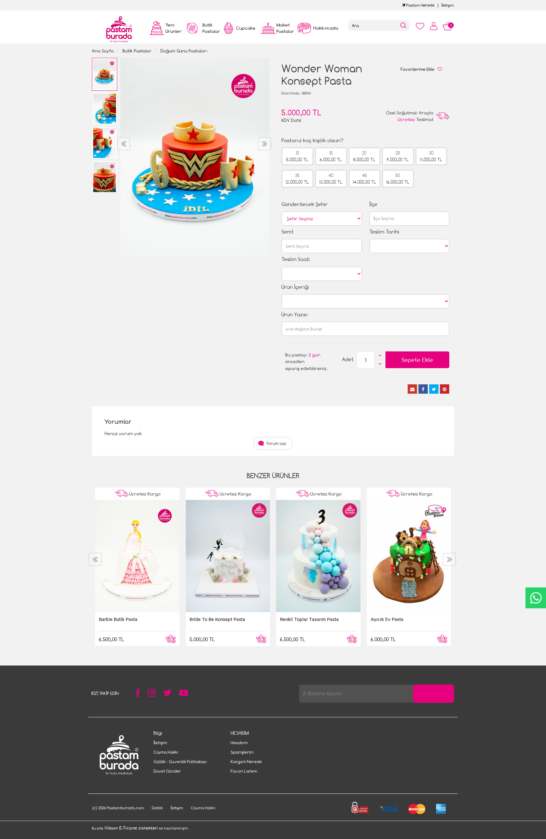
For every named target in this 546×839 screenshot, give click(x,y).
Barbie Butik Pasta (118, 619)
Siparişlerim (242, 752)
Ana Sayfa (103, 50)
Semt (288, 232)
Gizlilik (157, 808)
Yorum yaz (276, 443)
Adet (348, 359)
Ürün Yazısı (295, 315)
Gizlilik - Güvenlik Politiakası (180, 761)
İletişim (447, 5)
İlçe (373, 204)
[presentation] (124, 143)
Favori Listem (244, 771)
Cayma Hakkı (166, 752)
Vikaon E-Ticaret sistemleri (131, 828)
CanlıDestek (535, 597)
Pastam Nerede (419, 5)
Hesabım (239, 742)
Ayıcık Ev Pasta (387, 619)
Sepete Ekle (417, 359)
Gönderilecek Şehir (305, 204)
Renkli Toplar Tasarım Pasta (309, 619)
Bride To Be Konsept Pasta (217, 619)
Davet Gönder (167, 771)
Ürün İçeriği (295, 287)
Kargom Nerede (246, 761)
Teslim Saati (296, 259)
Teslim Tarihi (384, 232)
